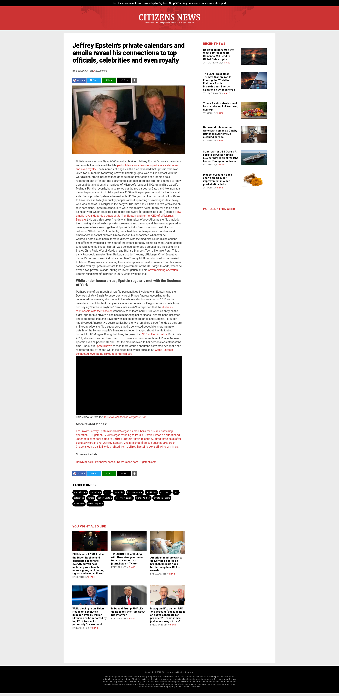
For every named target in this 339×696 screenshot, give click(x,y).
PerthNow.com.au (105, 462)
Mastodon (81, 80)
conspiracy (95, 492)
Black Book (79, 504)
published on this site (171, 684)
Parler (95, 80)
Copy (125, 80)
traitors (91, 498)
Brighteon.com (147, 462)
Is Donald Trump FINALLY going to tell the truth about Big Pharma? (128, 611)
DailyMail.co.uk (85, 462)
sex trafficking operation (163, 270)
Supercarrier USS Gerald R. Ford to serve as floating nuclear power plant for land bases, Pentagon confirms (220, 156)
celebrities (79, 498)
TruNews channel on (125, 417)
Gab (110, 80)
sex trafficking (80, 492)
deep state (165, 492)
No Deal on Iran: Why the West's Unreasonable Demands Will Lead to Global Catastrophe (218, 54)
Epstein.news (104, 346)
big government (134, 492)
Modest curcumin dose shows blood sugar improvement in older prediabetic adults (217, 179)
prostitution (151, 492)
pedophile (119, 492)
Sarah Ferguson (95, 504)
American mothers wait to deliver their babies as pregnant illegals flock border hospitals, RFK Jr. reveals (166, 564)
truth (176, 492)
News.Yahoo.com (127, 462)
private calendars (162, 498)
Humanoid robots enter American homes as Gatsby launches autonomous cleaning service (220, 132)
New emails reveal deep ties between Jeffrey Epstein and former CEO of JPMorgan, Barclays (128, 215)
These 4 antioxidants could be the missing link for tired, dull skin (220, 106)
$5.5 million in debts (154, 334)
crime (107, 492)
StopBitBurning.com (181, 3)
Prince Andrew (143, 498)
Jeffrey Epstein (105, 498)
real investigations (123, 498)
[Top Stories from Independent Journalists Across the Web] (169, 25)
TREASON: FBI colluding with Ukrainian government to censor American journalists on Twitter (127, 558)
